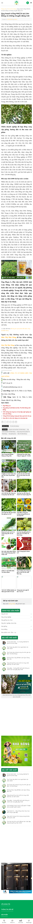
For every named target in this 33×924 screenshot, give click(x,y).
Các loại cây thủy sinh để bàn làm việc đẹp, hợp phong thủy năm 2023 (19, 822)
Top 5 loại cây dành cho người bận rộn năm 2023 (17, 647)
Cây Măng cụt (7, 405)
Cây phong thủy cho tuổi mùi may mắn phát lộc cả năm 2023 (18, 663)
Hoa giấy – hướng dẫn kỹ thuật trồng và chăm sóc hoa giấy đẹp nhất (18, 668)
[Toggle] (31, 614)
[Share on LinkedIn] (16, 422)
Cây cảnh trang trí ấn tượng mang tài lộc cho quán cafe (18, 817)
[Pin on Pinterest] (13, 422)
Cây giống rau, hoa (6, 620)
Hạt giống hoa (12, 433)
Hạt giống (4, 626)
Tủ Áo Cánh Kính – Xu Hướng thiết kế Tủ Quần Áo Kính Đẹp (18, 642)
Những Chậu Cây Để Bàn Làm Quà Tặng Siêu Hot (18, 658)
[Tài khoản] (27, 3)
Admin (15, 19)
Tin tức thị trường (11, 9)
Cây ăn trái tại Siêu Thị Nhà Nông (17, 429)
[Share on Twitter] (8, 422)
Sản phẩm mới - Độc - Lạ (8, 632)
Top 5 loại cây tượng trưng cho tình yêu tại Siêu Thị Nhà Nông (18, 653)
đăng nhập (12, 603)
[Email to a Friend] (10, 422)
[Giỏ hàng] (31, 3)
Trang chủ (3, 9)
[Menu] (2, 3)
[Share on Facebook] (5, 422)
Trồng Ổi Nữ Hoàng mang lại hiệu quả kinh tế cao (17, 416)
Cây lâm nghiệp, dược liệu (8, 623)
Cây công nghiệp (6, 617)
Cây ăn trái (4, 614)
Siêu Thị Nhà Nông (8, 337)
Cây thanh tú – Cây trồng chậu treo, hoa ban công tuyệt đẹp (18, 811)
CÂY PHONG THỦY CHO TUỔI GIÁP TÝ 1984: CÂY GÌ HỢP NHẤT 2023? (19, 806)
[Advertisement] (16, 717)
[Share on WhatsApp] (2, 422)
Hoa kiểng (4, 629)
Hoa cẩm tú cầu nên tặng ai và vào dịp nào (15, 418)
